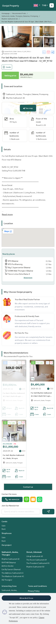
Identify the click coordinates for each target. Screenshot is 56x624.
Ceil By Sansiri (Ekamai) (11, 569)
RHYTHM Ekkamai (9, 562)
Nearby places (8, 254)
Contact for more (9, 494)
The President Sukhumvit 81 (38, 563)
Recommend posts (19, 13)
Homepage (6, 13)
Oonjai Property (10, 5)
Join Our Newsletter (10, 505)
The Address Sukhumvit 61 (13, 573)
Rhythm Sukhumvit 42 (10, 19)
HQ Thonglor (7, 579)
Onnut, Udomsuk (34, 552)
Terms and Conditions (37, 586)
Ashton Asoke (7, 566)
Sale (3, 525)
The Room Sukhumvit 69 (36, 559)
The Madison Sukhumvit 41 (13, 576)
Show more (28, 277)
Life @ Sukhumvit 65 (34, 556)
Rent (4, 529)
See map (29, 108)
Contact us (28, 487)
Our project (7, 545)
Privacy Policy (34, 591)
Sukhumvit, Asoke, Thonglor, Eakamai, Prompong (20, 16)
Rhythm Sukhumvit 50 (35, 566)
